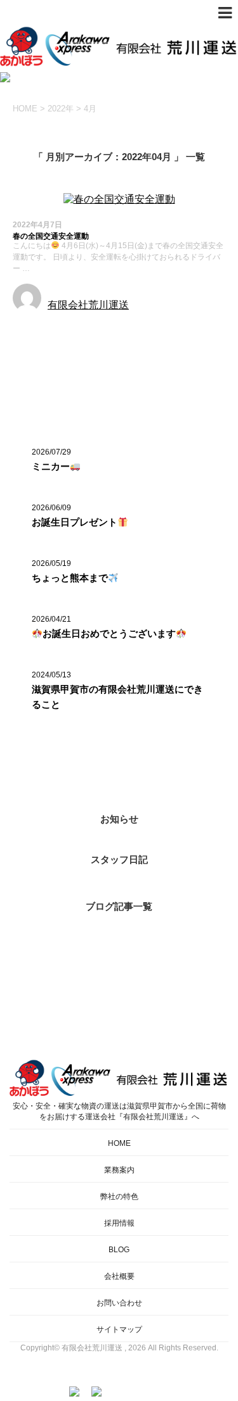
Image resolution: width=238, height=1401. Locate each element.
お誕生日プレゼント (74, 522)
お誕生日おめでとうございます (109, 633)
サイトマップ (119, 1329)
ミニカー (51, 466)
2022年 (61, 108)
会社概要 (119, 1276)
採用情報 (119, 1223)
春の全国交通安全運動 (51, 236)
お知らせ (33, 328)
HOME (119, 1143)
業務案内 (119, 1169)
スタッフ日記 (119, 859)
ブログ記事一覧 (119, 906)
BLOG (119, 1249)
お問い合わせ (119, 1302)
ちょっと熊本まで (70, 577)
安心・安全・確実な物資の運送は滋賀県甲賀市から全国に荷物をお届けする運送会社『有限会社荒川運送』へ (119, 1111)
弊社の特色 (119, 1196)
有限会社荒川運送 (88, 304)
